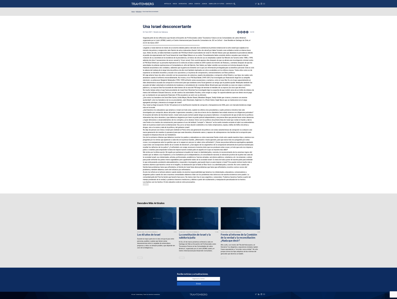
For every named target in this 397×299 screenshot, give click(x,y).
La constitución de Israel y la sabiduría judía (195, 236)
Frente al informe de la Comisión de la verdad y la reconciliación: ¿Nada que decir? (239, 237)
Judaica (204, 3)
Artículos (167, 3)
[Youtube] (264, 4)
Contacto (229, 3)
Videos (175, 3)
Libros (190, 3)
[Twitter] (256, 4)
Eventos (197, 3)
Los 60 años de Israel (148, 234)
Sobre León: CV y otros (216, 3)
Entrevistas (183, 3)
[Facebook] (261, 4)
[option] (156, 233)
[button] (234, 4)
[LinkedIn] (258, 4)
